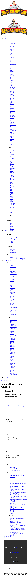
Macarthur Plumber (12, 340)
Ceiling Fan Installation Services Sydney (12, 110)
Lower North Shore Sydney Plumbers (13, 327)
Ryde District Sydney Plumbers (13, 355)
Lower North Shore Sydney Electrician (13, 274)
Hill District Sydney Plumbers (13, 337)
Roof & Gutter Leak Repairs (12, 226)
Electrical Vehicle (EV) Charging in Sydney (12, 141)
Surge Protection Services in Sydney (12, 77)
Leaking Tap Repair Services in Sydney (12, 153)
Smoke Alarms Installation (12, 72)
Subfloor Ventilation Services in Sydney (12, 204)
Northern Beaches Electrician (12, 281)
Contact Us (7, 377)
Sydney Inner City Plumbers (13, 375)
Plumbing (12, 241)
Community (13, 252)
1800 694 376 (4, 380)
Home (6, 37)
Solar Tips (12, 242)
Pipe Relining (12, 191)
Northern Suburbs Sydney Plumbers (12, 350)
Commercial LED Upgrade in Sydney (13, 133)
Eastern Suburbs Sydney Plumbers (12, 370)
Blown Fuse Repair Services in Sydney (12, 103)
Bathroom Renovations (13, 194)
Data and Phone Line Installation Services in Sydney (12, 86)
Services (7, 38)
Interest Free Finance (10, 230)
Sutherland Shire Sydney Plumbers (13, 365)
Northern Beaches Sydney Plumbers (12, 344)
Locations (7, 260)
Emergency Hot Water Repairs (13, 170)
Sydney (12, 296)
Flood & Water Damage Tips (17, 244)
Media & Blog (13, 237)
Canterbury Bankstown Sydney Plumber (13, 332)
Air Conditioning (14, 239)
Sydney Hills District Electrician (13, 305)
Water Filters (11, 199)
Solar (11, 212)
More (6, 231)
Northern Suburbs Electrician (12, 285)
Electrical (12, 238)
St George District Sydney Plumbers (12, 360)
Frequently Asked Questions (17, 475)
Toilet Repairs (12, 181)
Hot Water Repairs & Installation (12, 163)
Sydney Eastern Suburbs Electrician (12, 300)
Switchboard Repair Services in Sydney (13, 95)
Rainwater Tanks (12, 197)
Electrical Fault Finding (12, 60)
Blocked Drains (12, 159)
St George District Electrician (12, 289)
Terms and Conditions (15, 470)
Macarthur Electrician (12, 277)
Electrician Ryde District (13, 270)
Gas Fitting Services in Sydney (12, 176)
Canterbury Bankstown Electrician (13, 267)
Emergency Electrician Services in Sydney (13, 46)
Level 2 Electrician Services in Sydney (12, 54)
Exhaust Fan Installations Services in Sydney (13, 125)
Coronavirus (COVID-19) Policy (18, 259)
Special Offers (13, 257)
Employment (13, 250)
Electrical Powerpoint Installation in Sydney (13, 66)
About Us (12, 249)
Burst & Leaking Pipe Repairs (12, 186)
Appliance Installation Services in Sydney (12, 117)
